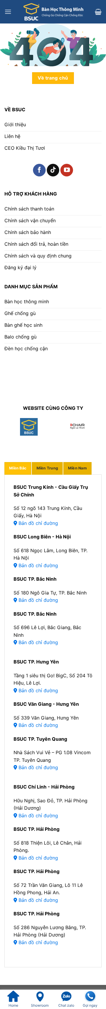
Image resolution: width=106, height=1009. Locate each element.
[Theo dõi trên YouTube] (66, 170)
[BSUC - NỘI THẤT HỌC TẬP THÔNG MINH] (53, 11)
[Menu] (7, 11)
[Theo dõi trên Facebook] (39, 170)
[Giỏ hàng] (98, 11)
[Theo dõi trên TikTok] (53, 170)
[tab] (17, 468)
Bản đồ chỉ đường (37, 523)
